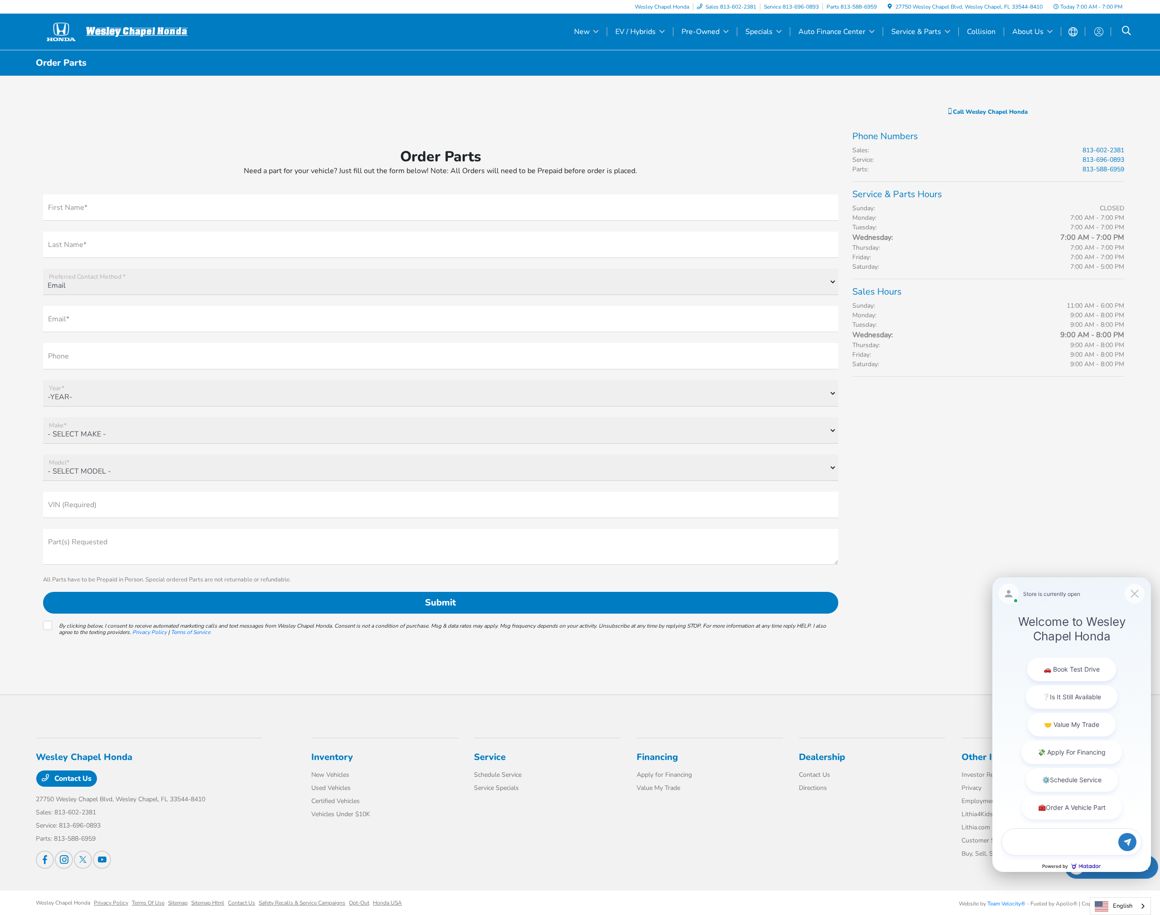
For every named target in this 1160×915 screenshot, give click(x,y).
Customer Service (986, 840)
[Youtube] (102, 860)
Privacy (971, 788)
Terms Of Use (148, 902)
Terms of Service (190, 632)
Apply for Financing (664, 774)
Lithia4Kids (977, 814)
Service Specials (496, 788)
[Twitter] (83, 860)
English (1122, 906)
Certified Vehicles (335, 801)
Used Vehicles (331, 788)
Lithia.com (976, 827)
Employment (979, 801)
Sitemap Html (207, 902)
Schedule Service (498, 774)
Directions (813, 788)
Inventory (332, 757)
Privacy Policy (149, 632)
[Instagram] (64, 860)
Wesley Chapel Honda (63, 902)
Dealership (822, 757)
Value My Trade (658, 788)
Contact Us (72, 779)
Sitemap (178, 902)
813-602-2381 (1103, 150)
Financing (657, 757)
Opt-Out (359, 902)
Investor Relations (987, 774)
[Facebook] (45, 860)
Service (490, 757)
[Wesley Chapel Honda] (114, 31)
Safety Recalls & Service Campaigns (302, 902)
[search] (1126, 32)
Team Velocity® (1006, 903)
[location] (890, 6)
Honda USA (387, 902)
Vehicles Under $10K (340, 814)
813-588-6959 (1103, 169)
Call (989, 112)
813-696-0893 (1103, 159)
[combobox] (1120, 906)
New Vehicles (330, 774)
